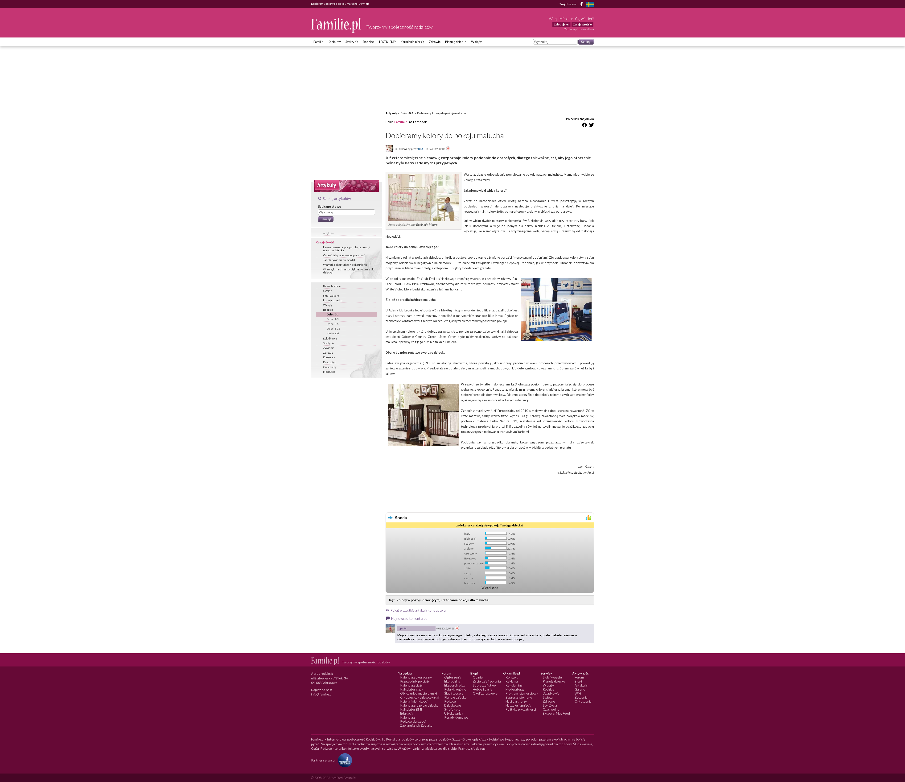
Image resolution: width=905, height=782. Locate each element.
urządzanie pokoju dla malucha (465, 600)
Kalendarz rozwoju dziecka (419, 705)
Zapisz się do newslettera (579, 29)
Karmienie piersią (412, 42)
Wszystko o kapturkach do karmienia (345, 264)
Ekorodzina (452, 681)
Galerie (580, 689)
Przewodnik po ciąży (415, 681)
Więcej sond (489, 588)
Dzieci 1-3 (332, 319)
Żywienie (328, 347)
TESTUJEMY (387, 42)
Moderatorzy (515, 689)
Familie (318, 42)
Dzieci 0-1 (333, 314)
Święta (548, 697)
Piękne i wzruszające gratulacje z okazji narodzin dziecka (346, 249)
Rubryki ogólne (455, 689)
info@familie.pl (321, 694)
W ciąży (476, 42)
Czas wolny (330, 366)
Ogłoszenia (452, 677)
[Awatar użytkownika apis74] (390, 628)
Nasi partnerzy (516, 701)
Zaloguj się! (561, 24)
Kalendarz (407, 717)
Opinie (478, 677)
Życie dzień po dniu (487, 681)
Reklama (512, 681)
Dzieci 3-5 (332, 323)
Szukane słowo (329, 206)
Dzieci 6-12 (333, 328)
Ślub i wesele (331, 295)
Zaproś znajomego (519, 697)
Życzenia (581, 697)
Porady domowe (456, 717)
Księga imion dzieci (414, 701)
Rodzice (368, 42)
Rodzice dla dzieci (413, 721)
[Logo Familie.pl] (336, 25)
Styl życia (352, 42)
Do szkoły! (329, 362)
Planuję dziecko (455, 42)
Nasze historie (332, 286)
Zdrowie (434, 42)
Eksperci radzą (454, 685)
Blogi (578, 681)
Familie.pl (401, 122)
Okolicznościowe (485, 693)
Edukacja (406, 713)
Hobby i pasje (482, 689)
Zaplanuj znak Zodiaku (416, 725)
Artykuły (328, 233)
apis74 (403, 628)
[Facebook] (582, 5)
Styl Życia (550, 705)
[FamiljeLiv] (590, 4)
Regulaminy (514, 685)
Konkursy (334, 42)
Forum (579, 677)
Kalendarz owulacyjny (416, 677)
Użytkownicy (453, 713)
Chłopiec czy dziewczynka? (420, 697)
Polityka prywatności (521, 709)
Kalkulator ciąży (411, 689)
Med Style (329, 371)
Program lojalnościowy (522, 693)
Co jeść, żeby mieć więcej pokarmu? (344, 255)
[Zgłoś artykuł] (448, 148)
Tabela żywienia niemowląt (339, 259)
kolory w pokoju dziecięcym (418, 600)
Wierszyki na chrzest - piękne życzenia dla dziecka (348, 271)
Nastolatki (333, 333)
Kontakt (512, 677)
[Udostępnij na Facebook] (584, 126)
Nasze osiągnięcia (518, 705)
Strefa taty (452, 709)
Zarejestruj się (582, 24)
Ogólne (327, 290)
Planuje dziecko (332, 300)
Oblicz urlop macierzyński (418, 693)
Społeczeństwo (484, 685)
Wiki (578, 693)
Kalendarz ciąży (411, 685)
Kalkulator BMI (411, 709)
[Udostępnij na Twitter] (591, 126)
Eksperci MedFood (556, 713)
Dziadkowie (330, 338)
